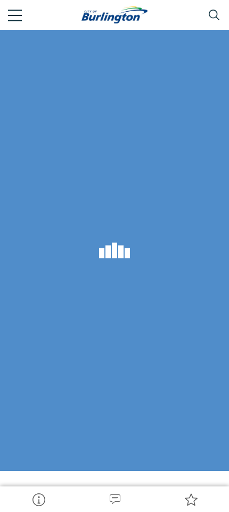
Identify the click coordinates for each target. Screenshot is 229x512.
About (38, 499)
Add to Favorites (191, 499)
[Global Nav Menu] (14, 15)
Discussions (114, 499)
